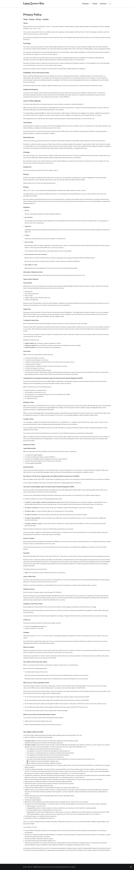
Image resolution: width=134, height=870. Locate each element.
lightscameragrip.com (51, 816)
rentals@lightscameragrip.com (46, 818)
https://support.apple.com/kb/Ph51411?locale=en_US (73, 707)
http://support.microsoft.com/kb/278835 (78, 700)
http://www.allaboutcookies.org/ (43, 721)
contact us (55, 170)
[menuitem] (86, 3)
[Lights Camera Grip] (33, 3)
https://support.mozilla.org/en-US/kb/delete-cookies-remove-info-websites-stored (83, 703)
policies (73, 867)
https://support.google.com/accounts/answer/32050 (75, 697)
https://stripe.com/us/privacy (57, 572)
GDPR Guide (81, 688)
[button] (110, 3)
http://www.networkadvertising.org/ (51, 724)
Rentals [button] (85, 4)
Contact (103, 4)
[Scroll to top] (131, 867)
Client (95, 4)
